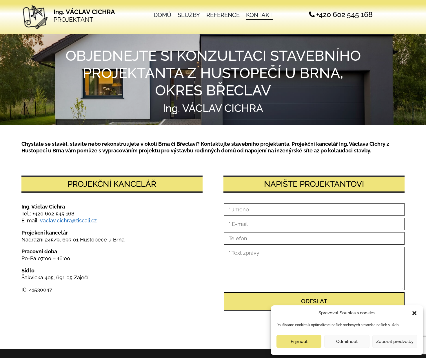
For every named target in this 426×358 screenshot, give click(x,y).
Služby (189, 16)
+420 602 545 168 (53, 214)
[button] (414, 313)
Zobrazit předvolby (395, 341)
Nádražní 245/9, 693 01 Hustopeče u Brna (73, 240)
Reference (223, 16)
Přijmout (299, 341)
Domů (162, 16)
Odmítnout (347, 341)
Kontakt (259, 16)
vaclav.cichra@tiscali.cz (68, 220)
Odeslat (314, 301)
